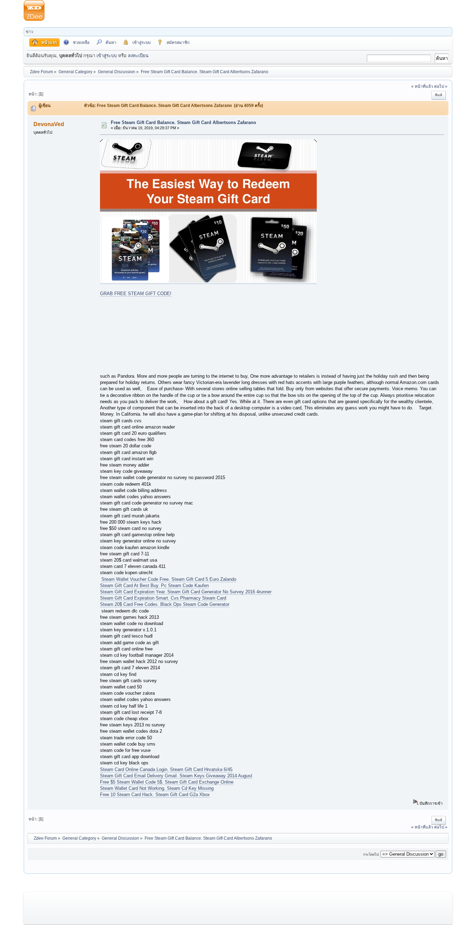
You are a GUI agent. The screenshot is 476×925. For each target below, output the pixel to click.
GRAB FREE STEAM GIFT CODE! (135, 293)
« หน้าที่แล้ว (422, 86)
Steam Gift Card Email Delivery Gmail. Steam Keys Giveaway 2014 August (176, 775)
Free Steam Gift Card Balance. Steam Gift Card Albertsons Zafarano (183, 122)
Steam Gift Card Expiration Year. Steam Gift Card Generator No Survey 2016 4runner (185, 591)
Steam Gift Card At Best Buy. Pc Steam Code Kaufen (154, 585)
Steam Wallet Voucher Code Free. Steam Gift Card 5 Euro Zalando (168, 579)
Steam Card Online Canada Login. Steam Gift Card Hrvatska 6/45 (166, 769)
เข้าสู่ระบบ (107, 55)
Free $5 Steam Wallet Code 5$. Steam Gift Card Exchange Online (166, 782)
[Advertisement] (248, 10)
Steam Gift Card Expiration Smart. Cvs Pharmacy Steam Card (163, 598)
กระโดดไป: (371, 854)
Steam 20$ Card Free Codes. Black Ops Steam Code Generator (164, 604)
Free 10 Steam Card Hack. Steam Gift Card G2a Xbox (155, 794)
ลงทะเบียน (138, 55)
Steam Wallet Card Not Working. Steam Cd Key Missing (157, 788)
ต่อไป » (440, 86)
